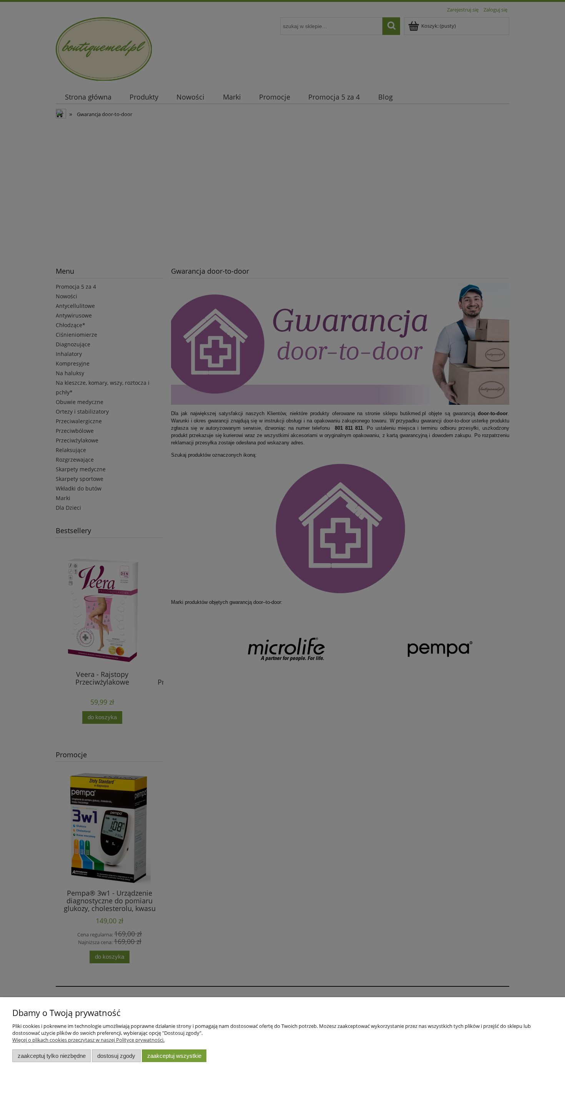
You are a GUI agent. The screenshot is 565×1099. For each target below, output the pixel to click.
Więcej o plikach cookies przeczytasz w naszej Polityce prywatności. (88, 1039)
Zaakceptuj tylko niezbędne (52, 1055)
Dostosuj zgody (116, 1055)
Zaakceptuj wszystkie (174, 1055)
